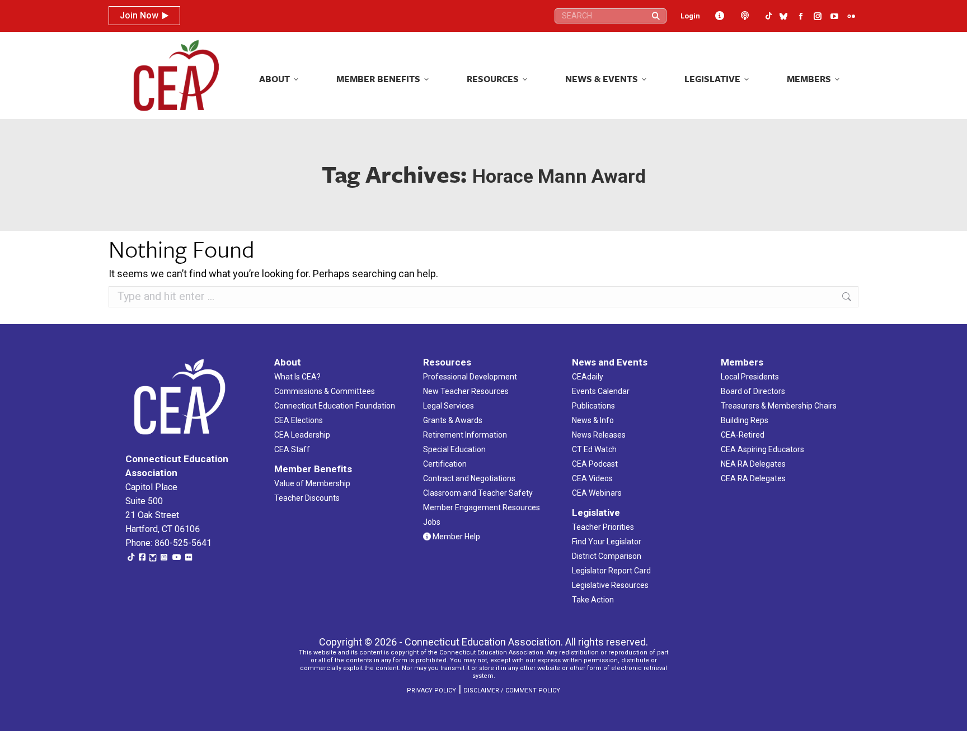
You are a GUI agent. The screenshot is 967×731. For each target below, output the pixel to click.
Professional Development (470, 376)
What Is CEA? (297, 376)
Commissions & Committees (324, 391)
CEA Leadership (302, 434)
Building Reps (744, 420)
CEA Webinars (597, 492)
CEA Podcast (595, 463)
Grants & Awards (452, 420)
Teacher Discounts (307, 497)
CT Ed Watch (594, 449)
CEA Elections (298, 420)
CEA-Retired (742, 434)
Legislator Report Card (611, 570)
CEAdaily (587, 376)
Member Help (455, 536)
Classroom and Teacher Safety (478, 492)
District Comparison (606, 556)
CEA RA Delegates (753, 478)
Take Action (593, 599)
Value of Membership (312, 483)
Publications (593, 405)
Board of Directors (753, 391)
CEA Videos (592, 478)
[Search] (656, 15)
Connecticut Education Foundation (334, 405)
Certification (445, 463)
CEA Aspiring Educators (762, 449)
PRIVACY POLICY (431, 690)
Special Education (454, 449)
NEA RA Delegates (753, 463)
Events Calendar (601, 391)
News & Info (593, 420)
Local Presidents (750, 376)
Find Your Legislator (606, 541)
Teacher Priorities (603, 527)
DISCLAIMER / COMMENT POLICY (511, 690)
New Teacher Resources (466, 391)
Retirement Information (465, 434)
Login (690, 16)
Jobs (431, 522)
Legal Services (448, 405)
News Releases (599, 434)
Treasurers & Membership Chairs (779, 405)
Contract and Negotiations (469, 478)
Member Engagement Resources (481, 507)
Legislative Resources (610, 585)
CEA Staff (292, 449)
